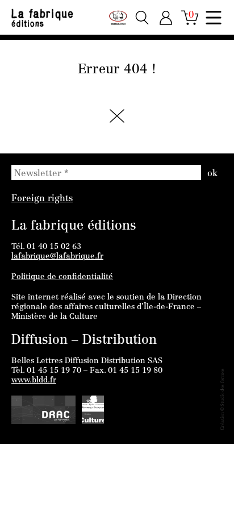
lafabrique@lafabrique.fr (57, 257)
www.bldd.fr (33, 381)
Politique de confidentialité (62, 277)
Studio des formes (222, 387)
